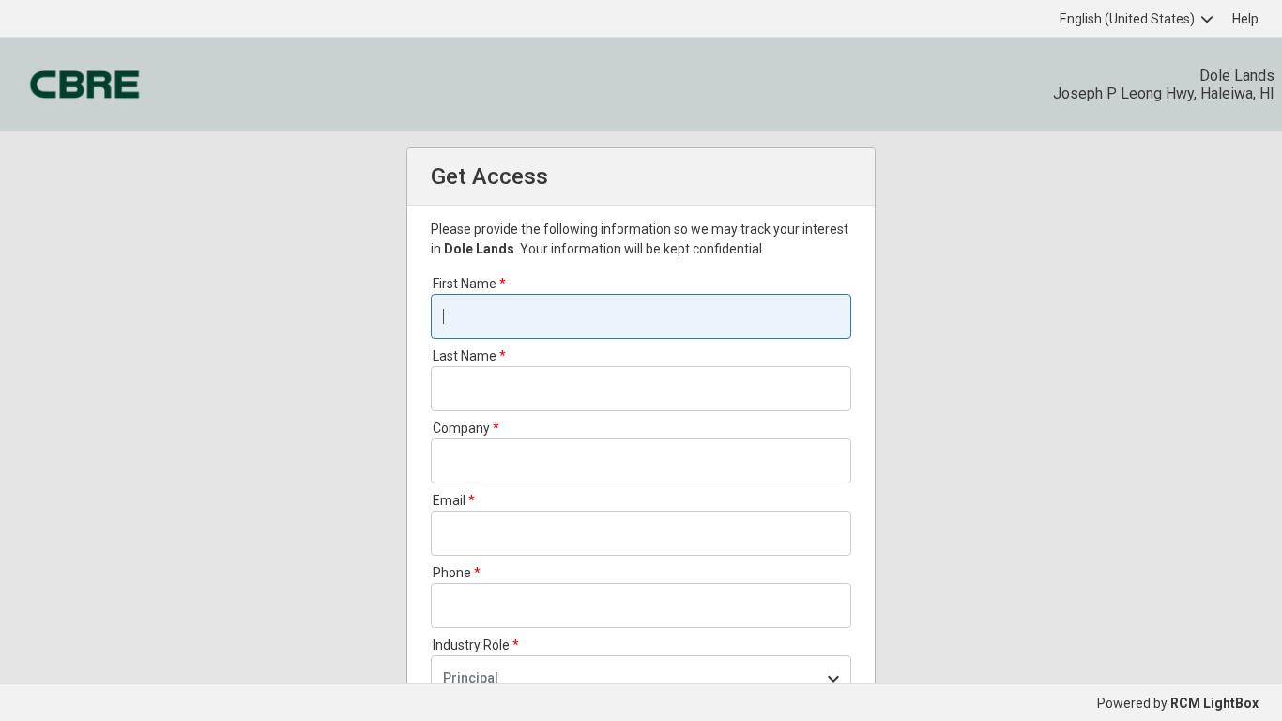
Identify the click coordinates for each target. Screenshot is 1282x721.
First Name (464, 283)
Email (449, 500)
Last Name (464, 355)
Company (461, 428)
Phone (452, 572)
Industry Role (471, 644)
